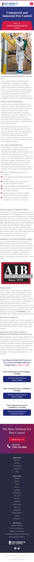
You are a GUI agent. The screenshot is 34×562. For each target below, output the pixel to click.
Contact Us (17, 469)
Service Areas (17, 466)
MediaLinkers (21, 559)
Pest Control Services (17, 528)
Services (17, 463)
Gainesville (17, 510)
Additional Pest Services (17, 531)
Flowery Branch (17, 513)
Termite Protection (17, 525)
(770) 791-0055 (19, 447)
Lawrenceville (17, 504)
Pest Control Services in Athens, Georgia (17, 373)
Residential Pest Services (17, 537)
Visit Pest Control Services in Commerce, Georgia (17, 412)
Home (16, 23)
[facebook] (15, 548)
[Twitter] (19, 548)
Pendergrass (17, 493)
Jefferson (17, 507)
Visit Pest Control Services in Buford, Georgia (17, 396)
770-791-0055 (21, 312)
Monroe (17, 498)
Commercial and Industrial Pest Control (17, 534)
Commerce (17, 518)
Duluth (17, 516)
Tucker (17, 484)
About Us (17, 460)
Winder (17, 487)
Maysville (17, 478)
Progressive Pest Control (16, 555)
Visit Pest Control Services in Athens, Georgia (17, 379)
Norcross (17, 496)
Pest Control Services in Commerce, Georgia (17, 406)
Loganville (17, 501)
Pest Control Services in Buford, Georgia (17, 389)
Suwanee (17, 490)
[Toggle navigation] (31, 3)
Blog (17, 471)
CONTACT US (16, 439)
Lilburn (17, 481)
